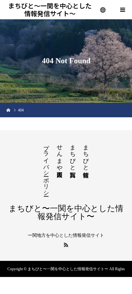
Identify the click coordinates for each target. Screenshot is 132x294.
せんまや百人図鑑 (59, 154)
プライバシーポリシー (46, 167)
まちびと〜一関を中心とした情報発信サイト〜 (50, 9)
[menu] (103, 9)
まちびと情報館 (86, 154)
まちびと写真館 (73, 154)
